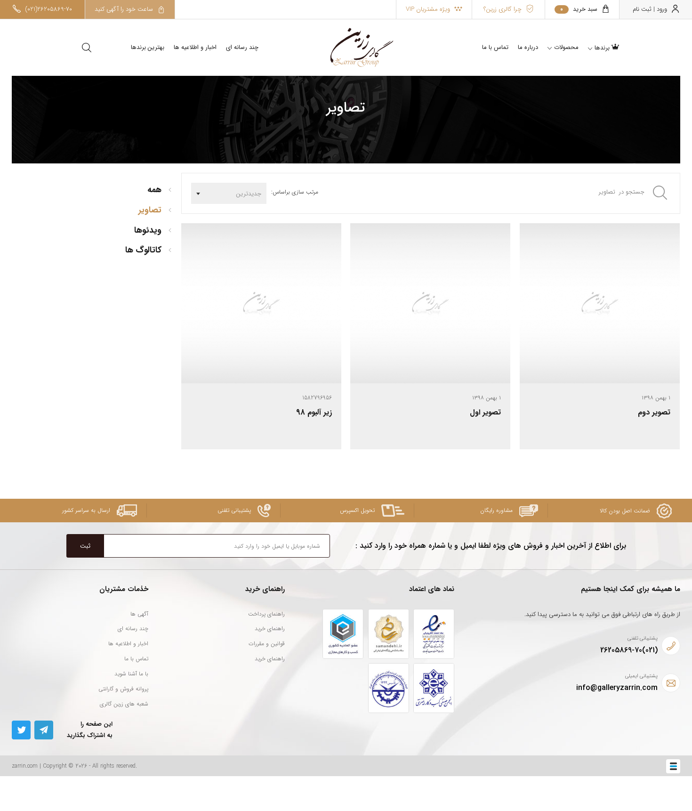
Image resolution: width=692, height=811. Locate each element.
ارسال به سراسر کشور (87, 510)
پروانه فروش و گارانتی (123, 688)
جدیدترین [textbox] (248, 194)
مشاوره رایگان (497, 510)
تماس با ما (136, 658)
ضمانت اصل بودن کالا (626, 510)
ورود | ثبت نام (651, 9)
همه (154, 189)
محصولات (566, 47)
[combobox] (228, 193)
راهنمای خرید (270, 628)
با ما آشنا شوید (131, 673)
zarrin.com (25, 766)
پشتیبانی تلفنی (235, 510)
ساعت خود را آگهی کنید (125, 9)
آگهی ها (139, 613)
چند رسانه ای (242, 47)
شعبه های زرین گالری (124, 703)
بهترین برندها (147, 47)
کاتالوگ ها (143, 250)
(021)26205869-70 (47, 9)
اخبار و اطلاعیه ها (195, 47)
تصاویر (149, 210)
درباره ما (528, 47)
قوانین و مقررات (267, 643)
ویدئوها (147, 230)
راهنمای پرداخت (266, 613)
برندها (603, 48)
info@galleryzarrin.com (617, 688)
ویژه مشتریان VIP (429, 9)
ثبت (85, 546)
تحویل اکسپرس (358, 510)
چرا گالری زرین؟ (503, 9)
